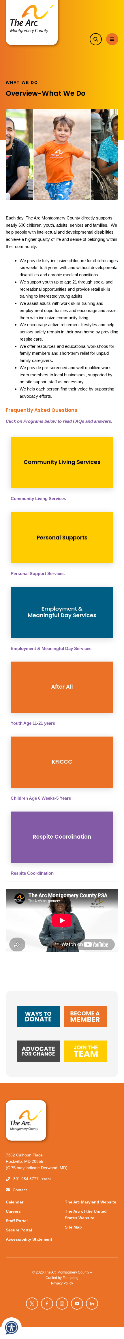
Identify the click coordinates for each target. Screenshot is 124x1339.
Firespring (70, 1278)
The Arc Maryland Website (90, 1202)
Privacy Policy (62, 1283)
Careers (13, 1211)
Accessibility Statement (29, 1239)
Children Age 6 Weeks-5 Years (41, 798)
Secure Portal (19, 1230)
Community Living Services (38, 498)
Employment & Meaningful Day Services (51, 648)
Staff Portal (17, 1221)
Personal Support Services (38, 573)
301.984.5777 (26, 1179)
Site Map (73, 1227)
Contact (20, 1190)
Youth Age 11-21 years (33, 723)
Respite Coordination (32, 873)
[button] (96, 39)
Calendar (14, 1202)
